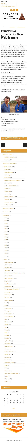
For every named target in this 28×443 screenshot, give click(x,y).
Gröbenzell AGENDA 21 (11, 185)
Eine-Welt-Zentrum (9, 284)
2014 (6, 223)
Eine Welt (18, 137)
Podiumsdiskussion (9, 351)
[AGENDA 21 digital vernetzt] (14, 19)
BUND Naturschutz (9, 278)
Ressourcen (7, 357)
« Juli (13, 408)
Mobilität (7, 338)
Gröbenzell (7, 183)
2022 (6, 245)
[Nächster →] (25, 145)
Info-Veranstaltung (9, 316)
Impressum (4, 5)
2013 (6, 220)
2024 (6, 250)
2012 (6, 218)
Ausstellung (7, 270)
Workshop (7, 379)
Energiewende (8, 286)
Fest (5, 303)
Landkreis (7, 160)
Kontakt (3, 3)
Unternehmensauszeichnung (11, 373)
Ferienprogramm (9, 300)
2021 (6, 242)
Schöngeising (8, 204)
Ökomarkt (7, 349)
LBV (6, 327)
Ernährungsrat (8, 294)
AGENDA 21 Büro (7, 154)
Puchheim (7, 199)
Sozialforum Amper (9, 362)
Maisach (7, 188)
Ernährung (7, 292)
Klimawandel (8, 322)
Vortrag (6, 376)
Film (6, 305)
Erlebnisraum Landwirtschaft (12, 289)
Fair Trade (7, 297)
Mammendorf (8, 191)
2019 (6, 237)
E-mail (14, 10)
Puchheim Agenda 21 (10, 202)
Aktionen (7, 137)
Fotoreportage (8, 308)
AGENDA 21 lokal (7, 166)
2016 (6, 229)
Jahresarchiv (6, 215)
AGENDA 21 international (9, 163)
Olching (6, 194)
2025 (6, 253)
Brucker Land (6, 211)
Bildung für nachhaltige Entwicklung (13, 273)
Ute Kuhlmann (21, 27)
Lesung (6, 330)
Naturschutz (7, 343)
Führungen (7, 311)
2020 (6, 239)
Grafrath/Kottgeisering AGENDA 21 (13, 180)
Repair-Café (7, 354)
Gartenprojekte (8, 313)
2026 (6, 256)
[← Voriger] (3, 145)
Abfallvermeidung (9, 262)
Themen (5, 259)
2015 (6, 226)
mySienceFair (8, 341)
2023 (6, 248)
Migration (7, 335)
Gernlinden (7, 177)
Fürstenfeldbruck (15, 138)
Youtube (11, 10)
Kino (6, 319)
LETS (6, 332)
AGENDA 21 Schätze (10, 157)
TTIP (6, 368)
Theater (6, 365)
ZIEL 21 (7, 381)
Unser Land (7, 370)
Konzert (6, 324)
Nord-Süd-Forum (9, 346)
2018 (6, 234)
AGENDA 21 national (8, 208)
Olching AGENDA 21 (10, 196)
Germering (7, 175)
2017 (3, 137)
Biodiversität (8, 275)
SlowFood (7, 360)
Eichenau (7, 169)
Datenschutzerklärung (8, 6)
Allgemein (13, 137)
